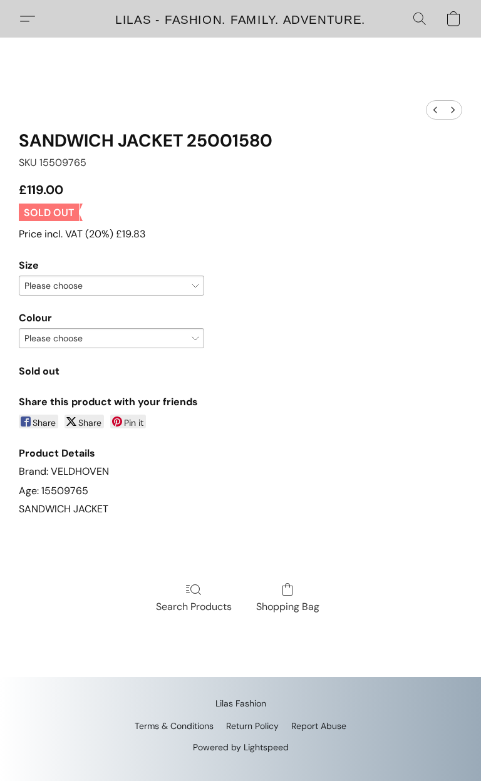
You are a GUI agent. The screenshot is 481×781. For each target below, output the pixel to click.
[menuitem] (435, 110)
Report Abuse (318, 726)
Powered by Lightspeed (241, 747)
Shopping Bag (287, 606)
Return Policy (252, 726)
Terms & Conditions (174, 726)
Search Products (194, 606)
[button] (240, 18)
